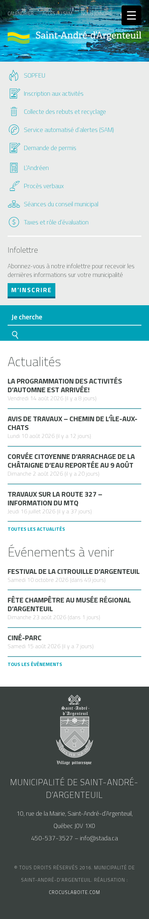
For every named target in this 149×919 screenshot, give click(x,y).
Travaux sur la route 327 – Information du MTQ (55, 498)
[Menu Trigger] (131, 15)
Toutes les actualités (36, 529)
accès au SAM (57, 13)
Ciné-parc (25, 637)
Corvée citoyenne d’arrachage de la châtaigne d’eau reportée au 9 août (71, 460)
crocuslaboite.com (74, 892)
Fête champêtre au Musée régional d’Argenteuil (69, 604)
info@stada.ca (99, 838)
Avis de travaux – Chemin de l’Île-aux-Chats (72, 423)
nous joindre (96, 13)
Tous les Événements (35, 664)
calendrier (21, 13)
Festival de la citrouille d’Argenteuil (74, 571)
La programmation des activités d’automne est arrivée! (65, 385)
